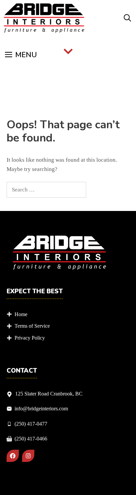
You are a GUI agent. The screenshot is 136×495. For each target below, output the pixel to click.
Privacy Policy (30, 338)
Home (21, 314)
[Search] (97, 190)
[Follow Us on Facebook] (13, 456)
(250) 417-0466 (31, 438)
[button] (127, 18)
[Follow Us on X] (28, 456)
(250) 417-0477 (31, 424)
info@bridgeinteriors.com (41, 408)
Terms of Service (32, 326)
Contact (22, 371)
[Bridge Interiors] (44, 18)
